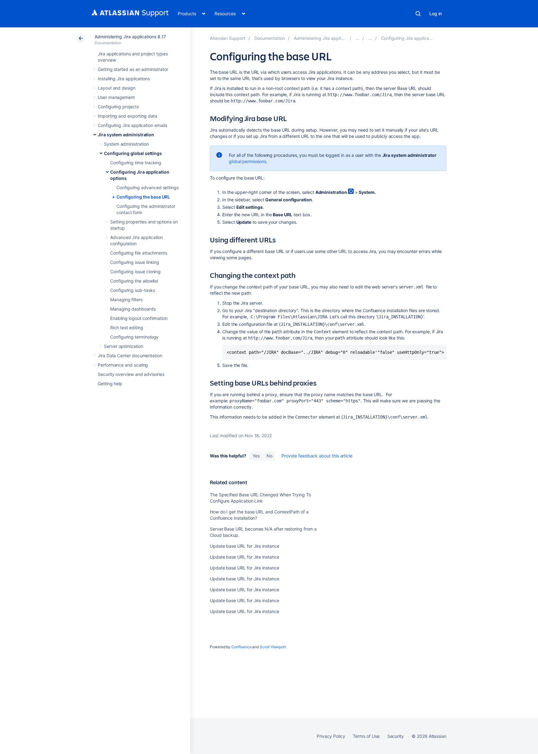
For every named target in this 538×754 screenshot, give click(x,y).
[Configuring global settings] (370, 38)
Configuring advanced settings (147, 187)
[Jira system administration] (357, 38)
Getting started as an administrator (133, 69)
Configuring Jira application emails (132, 125)
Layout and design (116, 88)
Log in (435, 13)
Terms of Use (366, 736)
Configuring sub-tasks (132, 290)
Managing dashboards (133, 308)
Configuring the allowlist (134, 280)
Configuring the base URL (143, 196)
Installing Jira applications (124, 78)
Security (395, 736)
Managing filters (126, 299)
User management (116, 97)
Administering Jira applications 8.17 (130, 36)
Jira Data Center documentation (130, 355)
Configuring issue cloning (135, 271)
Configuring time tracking (135, 162)
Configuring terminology (134, 337)
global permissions (247, 161)
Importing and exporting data (127, 116)
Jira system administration (126, 134)
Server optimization (123, 346)
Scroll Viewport (273, 646)
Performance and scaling (123, 365)
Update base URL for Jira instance (244, 546)
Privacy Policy (331, 736)
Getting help (110, 383)
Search (418, 14)
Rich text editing (126, 327)
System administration (126, 144)
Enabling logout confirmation (139, 318)
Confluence (241, 646)
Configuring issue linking (134, 262)
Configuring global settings (133, 153)
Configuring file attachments (138, 252)
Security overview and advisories (131, 374)
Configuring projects (118, 106)
